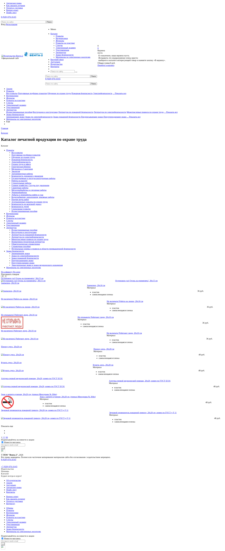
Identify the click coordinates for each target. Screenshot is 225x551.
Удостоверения (62, 50)
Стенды (59, 45)
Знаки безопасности (65, 55)
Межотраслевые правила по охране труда (145, 112)
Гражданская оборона (21, 167)
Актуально (11, 485)
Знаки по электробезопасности (39, 117)
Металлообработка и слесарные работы (28, 190)
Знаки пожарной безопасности (67, 117)
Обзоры (9, 508)
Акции (9, 89)
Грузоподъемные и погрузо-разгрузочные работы (33, 178)
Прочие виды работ (20, 199)
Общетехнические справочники (25, 244)
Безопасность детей (20, 206)
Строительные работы (21, 183)
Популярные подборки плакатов (32, 93)
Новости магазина (12, 442)
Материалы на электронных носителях (73, 57)
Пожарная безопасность (82, 93)
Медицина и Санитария (22, 169)
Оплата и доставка (14, 501)
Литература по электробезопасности (110, 112)
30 (7, 437)
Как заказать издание (15, 499)
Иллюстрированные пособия (19, 112)
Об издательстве (13, 480)
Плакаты (60, 36)
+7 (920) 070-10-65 (9, 466)
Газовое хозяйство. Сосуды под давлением (30, 185)
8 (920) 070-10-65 (8, 17)
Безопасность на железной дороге (26, 204)
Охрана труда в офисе (21, 164)
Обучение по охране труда (59, 93)
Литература (61, 52)
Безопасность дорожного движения (27, 176)
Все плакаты (11, 93)
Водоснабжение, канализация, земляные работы (32, 197)
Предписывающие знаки (92, 117)
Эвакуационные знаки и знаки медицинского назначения (37, 265)
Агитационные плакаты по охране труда (29, 202)
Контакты (10, 492)
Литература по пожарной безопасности (75, 112)
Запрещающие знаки (15, 117)
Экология (15, 171)
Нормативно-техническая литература (28, 242)
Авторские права (13, 487)
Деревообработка (19, 192)
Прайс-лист (11, 490)
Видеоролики (62, 38)
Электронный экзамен (66, 48)
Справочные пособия (20, 246)
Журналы (60, 41)
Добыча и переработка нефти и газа (27, 195)
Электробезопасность (102, 93)
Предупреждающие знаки (115, 117)
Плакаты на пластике (65, 43)
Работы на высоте (19, 181)
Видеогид (10, 504)
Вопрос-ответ (12, 496)
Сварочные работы (19, 188)
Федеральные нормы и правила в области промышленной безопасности (43, 249)
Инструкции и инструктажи (45, 112)
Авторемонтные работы (22, 174)
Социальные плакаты (21, 209)
